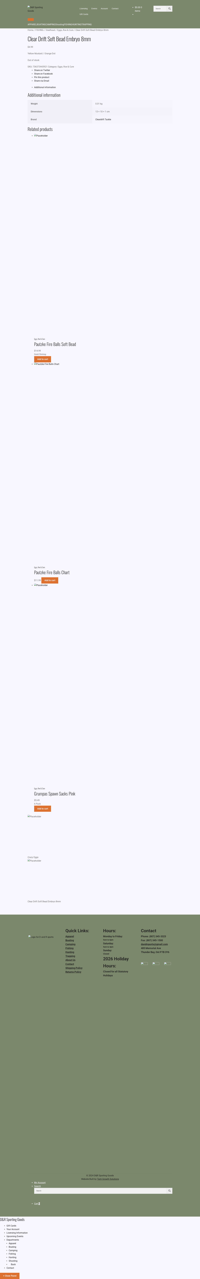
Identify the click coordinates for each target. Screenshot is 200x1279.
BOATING (41, 24)
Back (13, 1264)
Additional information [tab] (45, 87)
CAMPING (50, 24)
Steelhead (50, 30)
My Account (40, 1182)
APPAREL (32, 24)
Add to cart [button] (42, 359)
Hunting (69, 952)
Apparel (69, 936)
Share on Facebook (43, 73)
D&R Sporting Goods (12, 1219)
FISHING (68, 24)
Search (37, 1186)
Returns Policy (73, 971)
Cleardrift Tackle (103, 119)
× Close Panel (9, 1276)
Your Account (13, 1229)
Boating (69, 940)
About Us (70, 960)
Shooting (59, 24)
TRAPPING (86, 24)
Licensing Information (17, 1233)
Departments (13, 1240)
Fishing (69, 948)
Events (94, 8)
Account (104, 8)
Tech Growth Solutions (108, 1179)
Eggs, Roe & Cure (65, 30)
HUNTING (76, 24)
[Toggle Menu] (31, 19)
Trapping (70, 956)
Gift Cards (84, 14)
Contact (115, 8)
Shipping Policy (73, 968)
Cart (37, 1203)
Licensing (84, 8)
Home (30, 30)
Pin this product (41, 77)
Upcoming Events (15, 1236)
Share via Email (41, 81)
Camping (70, 944)
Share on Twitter (42, 70)
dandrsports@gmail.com (154, 944)
